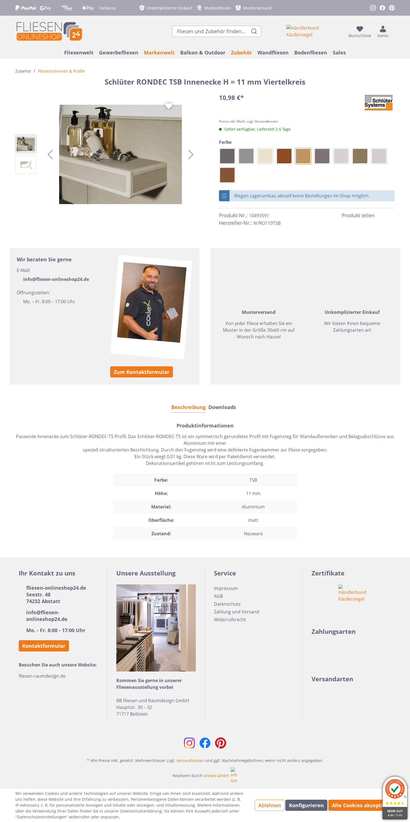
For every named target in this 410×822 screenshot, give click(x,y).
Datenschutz (227, 604)
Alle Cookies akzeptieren (363, 805)
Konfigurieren (306, 805)
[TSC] (341, 156)
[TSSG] (246, 156)
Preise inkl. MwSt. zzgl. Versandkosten (248, 121)
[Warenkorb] (393, 31)
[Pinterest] (391, 215)
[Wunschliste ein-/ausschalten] (169, 106)
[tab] (188, 407)
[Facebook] (381, 215)
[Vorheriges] (50, 154)
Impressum (226, 588)
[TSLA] (227, 175)
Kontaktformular (43, 645)
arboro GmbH (216, 775)
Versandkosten (190, 760)
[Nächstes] (190, 154)
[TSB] (303, 156)
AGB (218, 596)
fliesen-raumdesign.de (42, 676)
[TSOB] (360, 156)
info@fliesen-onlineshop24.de (56, 279)
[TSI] (265, 156)
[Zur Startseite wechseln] (48, 31)
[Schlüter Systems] (379, 103)
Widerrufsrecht (230, 619)
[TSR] (284, 156)
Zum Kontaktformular (141, 372)
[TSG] (227, 156)
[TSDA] (322, 156)
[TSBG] (379, 156)
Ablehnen (269, 805)
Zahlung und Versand (236, 612)
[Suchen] (254, 31)
